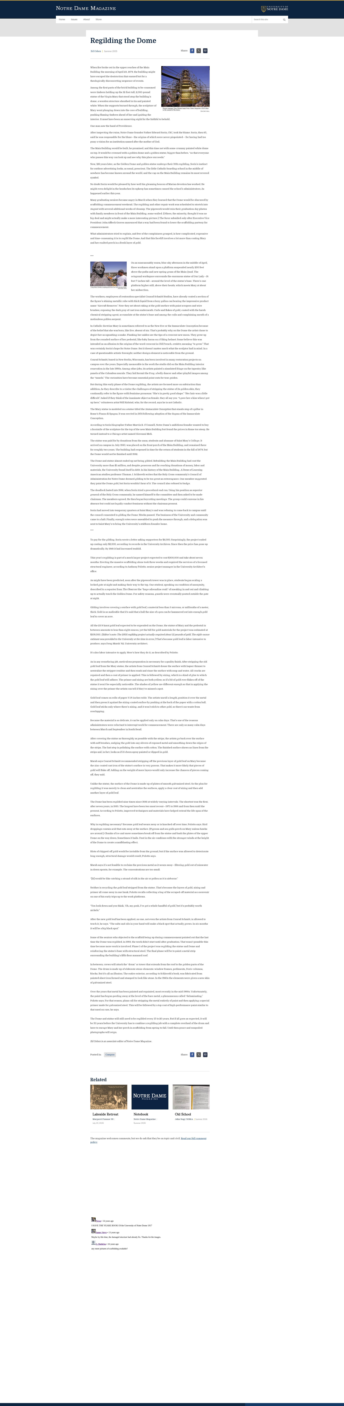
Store (99, 19)
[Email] (205, 50)
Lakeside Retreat (105, 1114)
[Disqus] (150, 1179)
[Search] (284, 19)
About (86, 19)
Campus (109, 1054)
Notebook (141, 1114)
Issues (74, 19)
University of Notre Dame (274, 9)
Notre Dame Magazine (86, 8)
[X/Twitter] (198, 50)
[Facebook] (192, 50)
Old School (183, 1114)
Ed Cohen (96, 51)
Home (62, 19)
